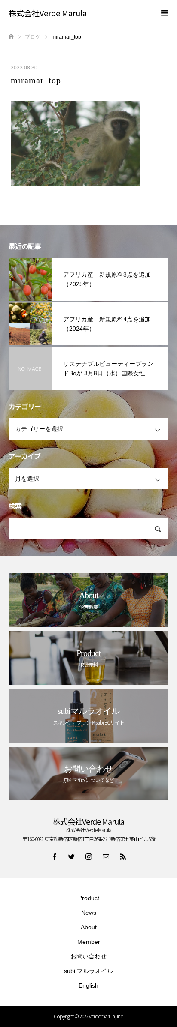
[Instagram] (88, 856)
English (88, 985)
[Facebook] (54, 856)
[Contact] (105, 856)
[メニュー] (164, 13)
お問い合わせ (88, 956)
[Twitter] (71, 856)
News (88, 912)
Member (88, 941)
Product (88, 898)
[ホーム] (11, 36)
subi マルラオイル (88, 970)
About (89, 927)
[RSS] (123, 856)
